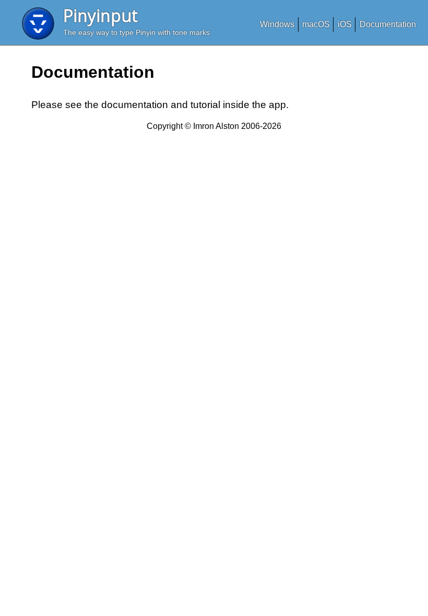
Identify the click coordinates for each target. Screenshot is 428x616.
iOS (345, 24)
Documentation (388, 24)
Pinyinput (100, 15)
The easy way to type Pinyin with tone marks (136, 32)
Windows (277, 24)
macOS (316, 24)
